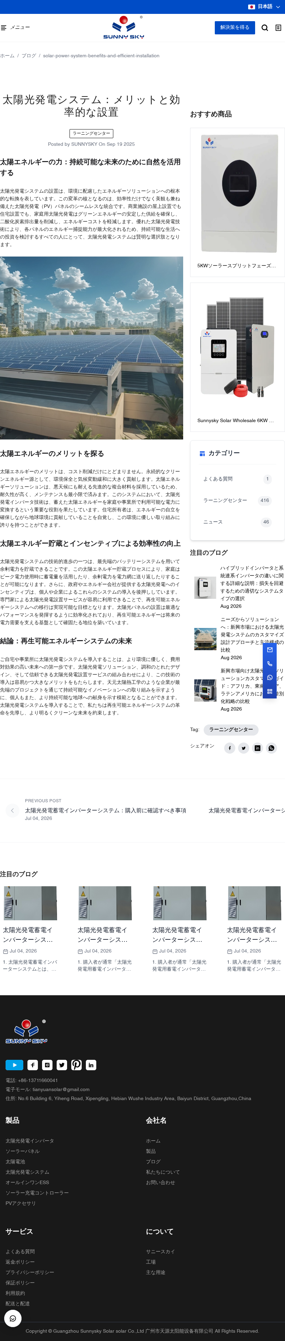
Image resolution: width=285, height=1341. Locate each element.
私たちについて (163, 1172)
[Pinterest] (76, 1065)
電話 (32, 1081)
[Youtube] (14, 1065)
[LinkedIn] (91, 1065)
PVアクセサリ (21, 1203)
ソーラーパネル (23, 1151)
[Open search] (265, 28)
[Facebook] (32, 1065)
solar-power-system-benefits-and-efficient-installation (101, 56)
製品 (151, 1151)
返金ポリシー (20, 1262)
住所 (128, 1099)
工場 (151, 1262)
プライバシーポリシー (30, 1273)
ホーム (7, 56)
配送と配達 (18, 1304)
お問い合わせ (160, 1183)
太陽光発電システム (27, 1172)
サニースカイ (160, 1252)
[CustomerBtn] (13, 1318)
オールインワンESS (27, 1183)
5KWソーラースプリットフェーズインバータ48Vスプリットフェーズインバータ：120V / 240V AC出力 (236, 267)
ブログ (29, 56)
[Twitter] (62, 1065)
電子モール (48, 1090)
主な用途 (155, 1273)
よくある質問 (20, 1252)
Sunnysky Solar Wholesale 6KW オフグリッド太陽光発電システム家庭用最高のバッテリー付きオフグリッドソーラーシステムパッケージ (236, 422)
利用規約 (15, 1293)
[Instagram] (47, 1065)
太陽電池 (15, 1162)
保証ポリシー (20, 1283)
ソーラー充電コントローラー (37, 1193)
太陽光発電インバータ (30, 1141)
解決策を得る (235, 27)
